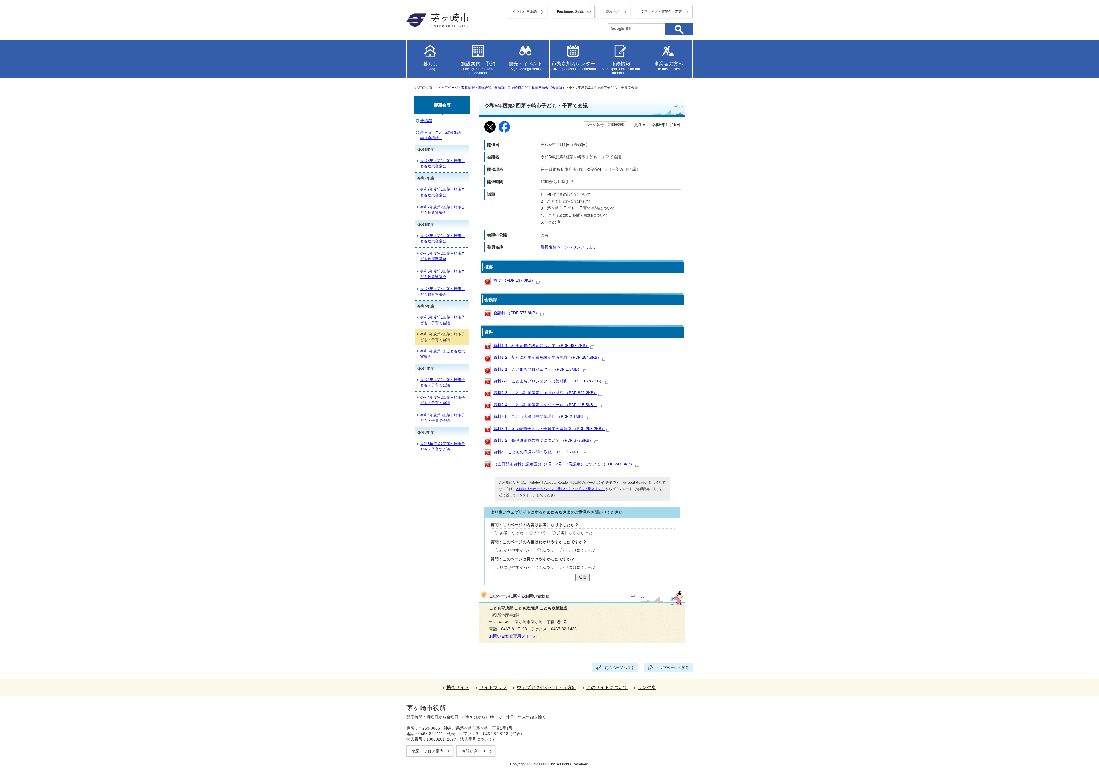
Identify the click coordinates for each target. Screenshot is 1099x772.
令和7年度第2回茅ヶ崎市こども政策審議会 (442, 210)
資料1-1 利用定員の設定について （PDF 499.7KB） (541, 345)
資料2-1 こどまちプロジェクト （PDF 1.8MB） (537, 369)
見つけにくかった (581, 567)
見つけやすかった (515, 567)
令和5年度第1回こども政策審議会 (442, 354)
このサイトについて (607, 687)
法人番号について (476, 739)
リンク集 (647, 687)
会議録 (499, 88)
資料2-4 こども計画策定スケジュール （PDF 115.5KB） (545, 405)
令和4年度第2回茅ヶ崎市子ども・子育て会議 (442, 400)
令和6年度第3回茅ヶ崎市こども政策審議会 (442, 274)
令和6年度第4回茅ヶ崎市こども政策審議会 (442, 291)
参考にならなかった (575, 533)
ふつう (540, 533)
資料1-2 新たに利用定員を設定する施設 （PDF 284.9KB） (547, 357)
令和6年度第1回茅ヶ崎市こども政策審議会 (442, 238)
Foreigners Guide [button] (570, 12)
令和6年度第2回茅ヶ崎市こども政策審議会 (442, 256)
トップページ (448, 88)
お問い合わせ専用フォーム (513, 636)
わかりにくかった (581, 550)
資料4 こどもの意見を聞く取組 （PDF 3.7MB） (537, 452)
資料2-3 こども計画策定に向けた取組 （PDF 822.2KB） (545, 393)
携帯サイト (457, 687)
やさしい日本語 (525, 12)
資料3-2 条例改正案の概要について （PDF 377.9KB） (543, 440)
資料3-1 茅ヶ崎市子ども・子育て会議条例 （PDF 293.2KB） (549, 429)
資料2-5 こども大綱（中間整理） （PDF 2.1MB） (539, 416)
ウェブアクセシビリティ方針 (546, 687)
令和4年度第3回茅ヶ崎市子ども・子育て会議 (442, 418)
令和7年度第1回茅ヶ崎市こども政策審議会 (442, 192)
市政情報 (468, 88)
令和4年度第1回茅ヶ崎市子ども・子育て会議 (442, 382)
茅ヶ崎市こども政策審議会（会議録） (536, 88)
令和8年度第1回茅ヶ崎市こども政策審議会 (442, 163)
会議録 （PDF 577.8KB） (516, 313)
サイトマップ (493, 687)
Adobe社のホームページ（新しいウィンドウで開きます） (560, 489)
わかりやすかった (515, 550)
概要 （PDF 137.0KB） (514, 280)
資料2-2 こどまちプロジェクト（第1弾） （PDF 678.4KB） (548, 381)
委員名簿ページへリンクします (569, 247)
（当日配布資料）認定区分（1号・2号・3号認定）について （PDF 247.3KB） (563, 464)
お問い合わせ (474, 751)
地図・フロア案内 (428, 751)
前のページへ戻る (620, 668)
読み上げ (612, 12)
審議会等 (484, 88)
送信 (582, 577)
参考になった (511, 533)
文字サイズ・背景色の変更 (661, 12)
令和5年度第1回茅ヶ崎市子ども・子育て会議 (442, 320)
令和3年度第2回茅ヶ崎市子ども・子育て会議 (442, 446)
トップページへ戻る (672, 668)
